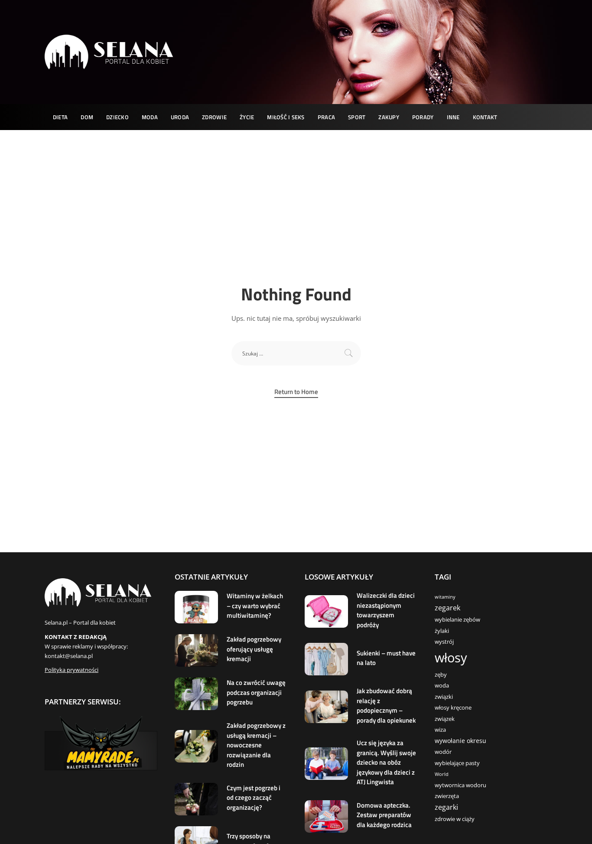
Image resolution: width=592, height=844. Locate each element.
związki (444, 697)
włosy (451, 657)
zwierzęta (447, 796)
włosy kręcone (453, 707)
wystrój (444, 641)
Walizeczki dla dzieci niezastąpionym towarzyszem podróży (386, 610)
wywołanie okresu (460, 740)
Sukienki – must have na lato (386, 658)
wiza (440, 729)
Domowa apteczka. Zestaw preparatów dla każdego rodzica (384, 815)
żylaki (442, 631)
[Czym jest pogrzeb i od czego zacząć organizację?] (196, 799)
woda (442, 685)
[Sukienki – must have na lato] (326, 659)
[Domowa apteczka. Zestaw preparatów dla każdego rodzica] (326, 816)
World (442, 774)
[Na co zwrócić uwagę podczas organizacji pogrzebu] (196, 694)
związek (445, 719)
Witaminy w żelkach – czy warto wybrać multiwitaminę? (255, 605)
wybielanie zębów (457, 619)
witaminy (445, 597)
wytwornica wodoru (460, 785)
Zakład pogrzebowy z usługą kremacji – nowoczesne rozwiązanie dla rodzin (256, 744)
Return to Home (296, 392)
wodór (443, 752)
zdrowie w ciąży (455, 819)
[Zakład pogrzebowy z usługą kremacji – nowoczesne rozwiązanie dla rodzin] (196, 746)
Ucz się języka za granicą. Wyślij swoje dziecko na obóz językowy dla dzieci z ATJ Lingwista (386, 762)
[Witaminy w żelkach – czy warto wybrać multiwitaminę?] (196, 607)
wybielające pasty (457, 763)
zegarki (446, 807)
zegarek (447, 608)
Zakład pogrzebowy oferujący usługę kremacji (254, 649)
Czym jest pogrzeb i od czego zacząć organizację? (253, 797)
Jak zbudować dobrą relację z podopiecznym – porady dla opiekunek (386, 705)
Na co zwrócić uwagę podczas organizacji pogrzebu (256, 692)
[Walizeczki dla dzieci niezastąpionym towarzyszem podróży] (326, 611)
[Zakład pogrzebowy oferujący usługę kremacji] (196, 650)
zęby (441, 674)
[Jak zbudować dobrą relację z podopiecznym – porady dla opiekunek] (326, 707)
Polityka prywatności (71, 670)
